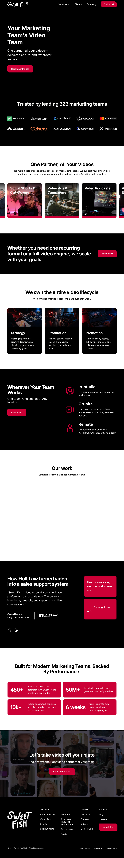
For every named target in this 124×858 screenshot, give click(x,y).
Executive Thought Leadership (67, 822)
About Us (85, 814)
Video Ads (45, 819)
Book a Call (87, 829)
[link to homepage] (17, 4)
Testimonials (67, 829)
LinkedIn (103, 819)
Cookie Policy (111, 848)
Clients (78, 4)
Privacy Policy (85, 848)
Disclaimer (98, 848)
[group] (24, 200)
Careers (85, 819)
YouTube (65, 814)
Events (43, 824)
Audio (64, 834)
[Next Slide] (17, 630)
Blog (101, 814)
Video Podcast (47, 814)
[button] (64, 4)
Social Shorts (47, 829)
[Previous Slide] (10, 630)
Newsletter (108, 827)
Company (92, 4)
